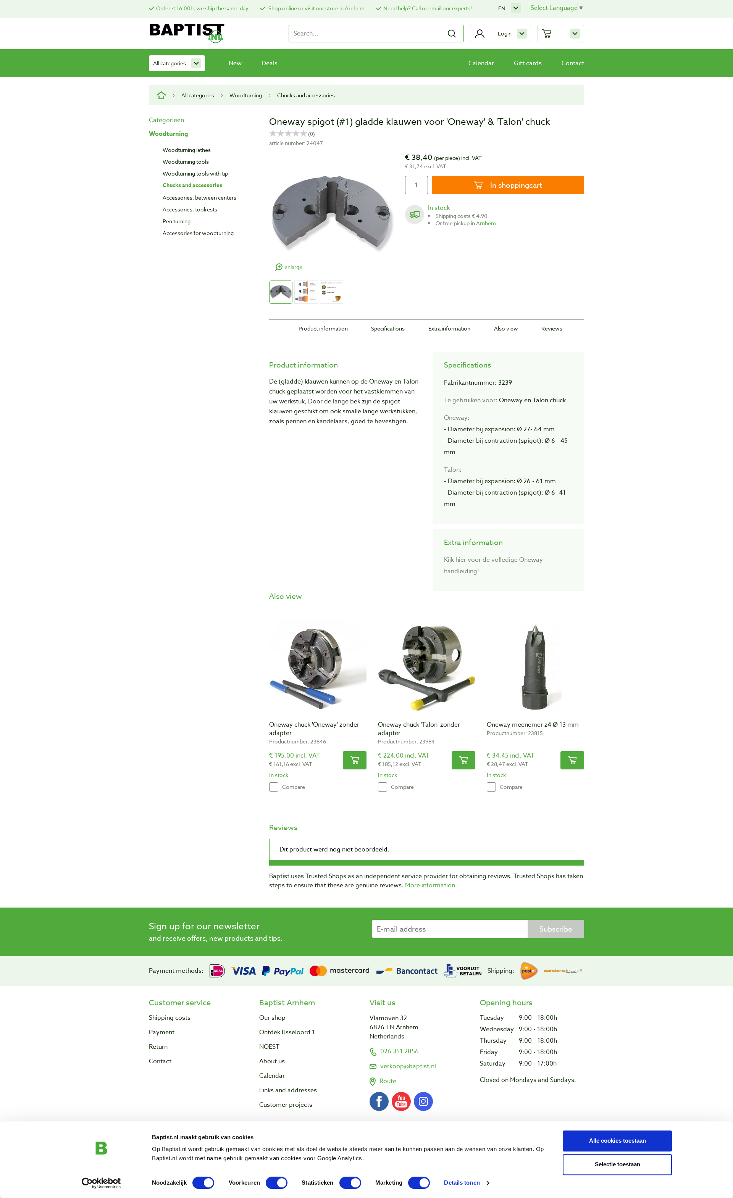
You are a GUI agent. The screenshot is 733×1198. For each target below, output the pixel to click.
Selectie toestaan (617, 1164)
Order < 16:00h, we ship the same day (202, 8)
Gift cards (528, 63)
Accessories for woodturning (198, 233)
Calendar (481, 63)
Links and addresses (288, 1090)
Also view (506, 328)
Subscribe (555, 929)
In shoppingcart (515, 185)
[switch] (276, 1183)
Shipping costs (170, 1017)
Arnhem (486, 223)
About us (272, 1061)
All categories (169, 63)
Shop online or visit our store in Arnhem (316, 8)
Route (387, 1081)
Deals (270, 63)
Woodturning (245, 95)
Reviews (551, 328)
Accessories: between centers (199, 197)
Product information (323, 328)
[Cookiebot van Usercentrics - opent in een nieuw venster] (101, 1183)
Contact (573, 63)
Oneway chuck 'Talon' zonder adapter (419, 729)
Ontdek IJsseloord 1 (287, 1032)
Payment (161, 1032)
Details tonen (462, 1183)
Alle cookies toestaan (617, 1140)
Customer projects (285, 1104)
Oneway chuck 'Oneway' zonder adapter (314, 729)
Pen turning (177, 221)
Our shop (272, 1017)
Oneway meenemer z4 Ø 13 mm (533, 725)
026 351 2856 (399, 1051)
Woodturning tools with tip (195, 173)
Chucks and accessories (306, 95)
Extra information (449, 328)
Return (158, 1046)
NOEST (269, 1046)
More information (430, 885)
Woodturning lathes (187, 149)
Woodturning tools (186, 161)
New (235, 63)
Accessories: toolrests (190, 209)
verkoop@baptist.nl (408, 1066)
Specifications (388, 328)
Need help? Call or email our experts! (427, 8)
